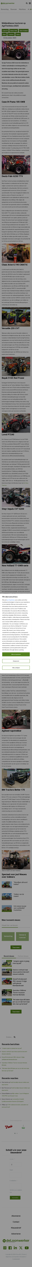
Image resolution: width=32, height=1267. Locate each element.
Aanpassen (16, 661)
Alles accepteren (16, 654)
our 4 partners (11, 600)
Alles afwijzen (16, 667)
